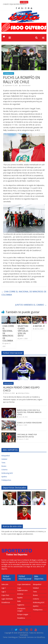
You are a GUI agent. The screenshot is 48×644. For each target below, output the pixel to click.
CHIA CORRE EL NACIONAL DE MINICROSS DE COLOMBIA (23, 293)
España (19, 597)
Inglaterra (20, 605)
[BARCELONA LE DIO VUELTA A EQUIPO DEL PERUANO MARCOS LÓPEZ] (8, 409)
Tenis (3, 462)
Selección (4, 584)
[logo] (16, 548)
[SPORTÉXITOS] (3, 37)
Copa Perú (5, 595)
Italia (19, 601)
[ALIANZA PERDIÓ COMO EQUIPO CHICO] (24, 358)
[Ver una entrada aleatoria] (43, 37)
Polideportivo (8, 73)
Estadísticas (5, 602)
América (20, 594)
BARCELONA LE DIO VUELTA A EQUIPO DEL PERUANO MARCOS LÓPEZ (29, 412)
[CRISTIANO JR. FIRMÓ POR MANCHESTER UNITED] (8, 433)
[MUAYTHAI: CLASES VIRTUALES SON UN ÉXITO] (24, 317)
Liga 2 (3, 592)
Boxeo (3, 466)
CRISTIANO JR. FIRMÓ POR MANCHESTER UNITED (27, 435)
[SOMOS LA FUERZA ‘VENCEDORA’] (8, 422)
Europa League (22, 614)
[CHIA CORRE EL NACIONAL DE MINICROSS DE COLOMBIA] (8, 317)
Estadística (21, 618)
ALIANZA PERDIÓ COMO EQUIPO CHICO (21, 389)
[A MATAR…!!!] (39, 317)
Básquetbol (5, 456)
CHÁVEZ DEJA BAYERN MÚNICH (14, 4)
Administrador (26, 85)
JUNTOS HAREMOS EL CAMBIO (31, 304)
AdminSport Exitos (23, 393)
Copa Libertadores (24, 584)
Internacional (8, 383)
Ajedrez (4, 476)
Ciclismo (4, 469)
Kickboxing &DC (7, 473)
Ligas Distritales (7, 599)
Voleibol (4, 459)
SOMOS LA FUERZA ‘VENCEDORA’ (29, 423)
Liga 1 (3, 588)
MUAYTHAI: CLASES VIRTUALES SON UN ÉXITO (23, 331)
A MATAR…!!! (39, 326)
